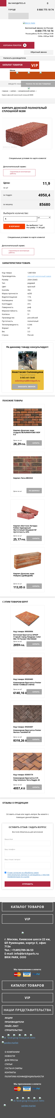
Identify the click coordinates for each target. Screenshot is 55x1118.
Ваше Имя (9, 839)
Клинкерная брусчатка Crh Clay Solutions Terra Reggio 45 (26, 779)
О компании (12, 1052)
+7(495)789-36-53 (22, 950)
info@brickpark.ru (26, 953)
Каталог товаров (27, 907)
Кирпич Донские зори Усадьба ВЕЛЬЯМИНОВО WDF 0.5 (26, 432)
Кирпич (13, 91)
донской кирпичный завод (39, 276)
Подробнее (27, 423)
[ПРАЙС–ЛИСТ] (44, 79)
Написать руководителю (14, 58)
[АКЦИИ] (20, 79)
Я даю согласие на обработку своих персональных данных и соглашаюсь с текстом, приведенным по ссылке (28, 874)
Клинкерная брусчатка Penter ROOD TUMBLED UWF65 (27, 684)
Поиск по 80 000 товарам (38, 84)
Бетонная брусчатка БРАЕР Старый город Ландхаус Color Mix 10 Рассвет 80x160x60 (27, 637)
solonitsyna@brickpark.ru (27, 380)
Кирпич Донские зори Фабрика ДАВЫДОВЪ (23, 575)
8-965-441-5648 (27, 377)
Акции (9, 1017)
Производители (14, 1022)
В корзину (14, 226)
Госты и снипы (13, 1068)
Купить (35, 443)
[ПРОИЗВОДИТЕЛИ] (32, 79)
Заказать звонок (26, 386)
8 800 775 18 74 (45, 9)
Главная (5, 91)
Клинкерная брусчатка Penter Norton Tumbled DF (27, 731)
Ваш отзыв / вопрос (12, 859)
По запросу (34, 490)
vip (34, 65)
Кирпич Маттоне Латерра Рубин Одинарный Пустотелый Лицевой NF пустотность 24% (25, 529)
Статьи (8, 1064)
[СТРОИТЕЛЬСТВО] (32, 94)
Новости (10, 1056)
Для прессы (11, 1060)
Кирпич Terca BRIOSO (23, 478)
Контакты (10, 1072)
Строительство (13, 1030)
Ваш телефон (10, 849)
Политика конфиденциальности (24, 1076)
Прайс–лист (11, 1026)
